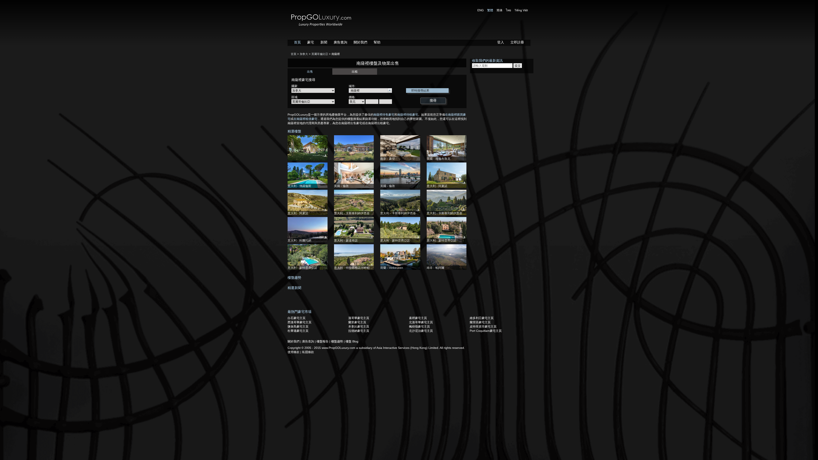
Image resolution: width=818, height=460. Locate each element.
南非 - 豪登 (387, 158)
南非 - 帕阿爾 (435, 267)
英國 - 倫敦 (341, 186)
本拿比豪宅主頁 (358, 326)
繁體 (490, 10)
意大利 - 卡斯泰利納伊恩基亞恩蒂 (356, 213)
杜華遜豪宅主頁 (298, 330)
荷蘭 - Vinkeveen (391, 267)
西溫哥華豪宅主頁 (299, 322)
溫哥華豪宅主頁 (358, 318)
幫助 (377, 42)
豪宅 (310, 42)
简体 (500, 10)
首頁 (297, 42)
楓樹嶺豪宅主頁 (419, 326)
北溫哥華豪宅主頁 (421, 322)
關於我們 (360, 42)
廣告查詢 (340, 42)
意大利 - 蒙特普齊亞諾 (395, 240)
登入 (500, 42)
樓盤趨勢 (337, 341)
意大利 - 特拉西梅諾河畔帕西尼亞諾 (358, 267)
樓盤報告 (323, 341)
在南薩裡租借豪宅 (305, 119)
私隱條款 (308, 352)
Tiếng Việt (521, 10)
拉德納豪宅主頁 (358, 330)
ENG (480, 10)
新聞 (323, 42)
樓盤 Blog (352, 341)
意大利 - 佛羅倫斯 (299, 186)
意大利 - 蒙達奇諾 (346, 240)
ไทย (508, 10)
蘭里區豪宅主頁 (480, 322)
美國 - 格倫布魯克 (438, 158)
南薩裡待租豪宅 (407, 114)
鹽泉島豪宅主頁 (298, 326)
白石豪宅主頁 (296, 318)
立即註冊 (517, 42)
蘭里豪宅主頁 (357, 322)
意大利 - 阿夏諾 (437, 186)
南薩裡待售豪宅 (383, 114)
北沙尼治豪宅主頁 (421, 330)
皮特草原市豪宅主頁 (483, 326)
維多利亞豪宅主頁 (482, 318)
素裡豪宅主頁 (418, 318)
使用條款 (294, 352)
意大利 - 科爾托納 (299, 240)
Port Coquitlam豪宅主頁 (486, 330)
